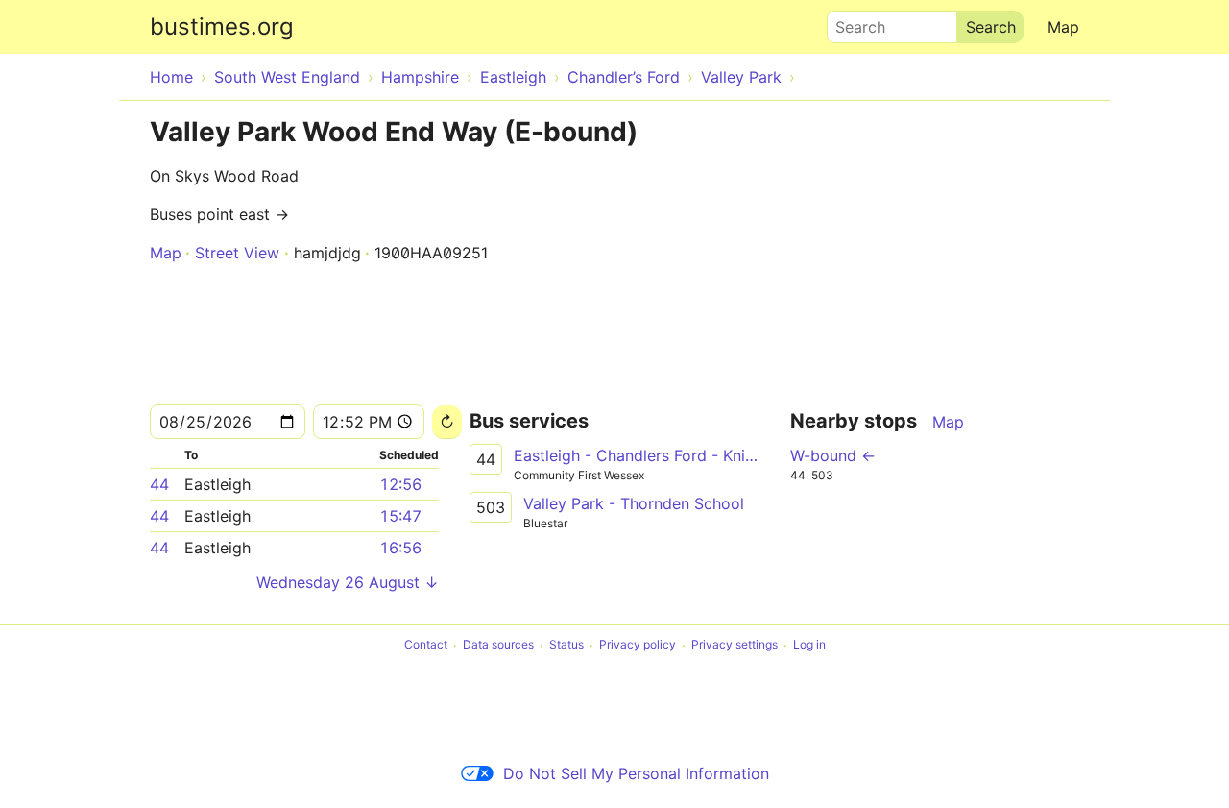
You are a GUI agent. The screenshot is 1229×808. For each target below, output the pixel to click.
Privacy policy (637, 645)
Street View (237, 252)
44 (159, 484)
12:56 (400, 484)
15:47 (400, 516)
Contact (425, 645)
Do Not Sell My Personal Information (636, 773)
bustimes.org (222, 26)
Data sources (498, 645)
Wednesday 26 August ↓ (347, 582)
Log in (809, 645)
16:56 (400, 547)
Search (852, 22)
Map (1063, 27)
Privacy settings (734, 645)
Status (566, 645)
